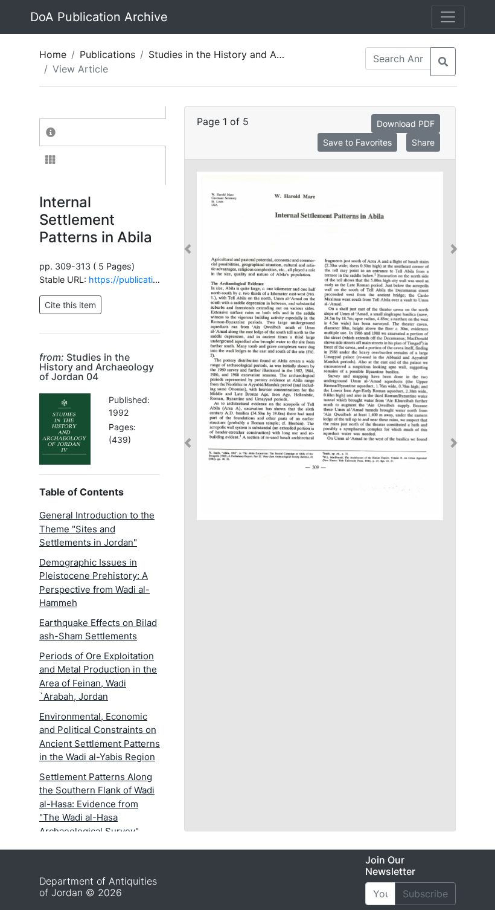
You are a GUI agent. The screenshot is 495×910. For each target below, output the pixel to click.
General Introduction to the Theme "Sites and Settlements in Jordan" (97, 528)
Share (423, 142)
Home (52, 54)
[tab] (102, 132)
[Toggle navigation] (448, 17)
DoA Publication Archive (99, 17)
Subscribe (425, 894)
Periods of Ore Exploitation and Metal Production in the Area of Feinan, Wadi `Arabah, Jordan (98, 676)
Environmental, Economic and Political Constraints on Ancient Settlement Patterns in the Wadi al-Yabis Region (99, 737)
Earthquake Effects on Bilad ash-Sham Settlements (98, 629)
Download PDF (406, 123)
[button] (188, 346)
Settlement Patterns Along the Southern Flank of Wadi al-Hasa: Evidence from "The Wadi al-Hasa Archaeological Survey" (97, 804)
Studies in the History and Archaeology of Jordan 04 (269, 54)
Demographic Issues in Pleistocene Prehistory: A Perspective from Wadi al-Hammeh (94, 583)
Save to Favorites (357, 142)
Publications (107, 54)
